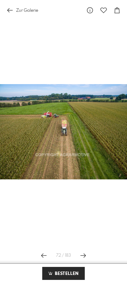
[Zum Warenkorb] (117, 10)
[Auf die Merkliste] (103, 10)
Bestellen (66, 274)
